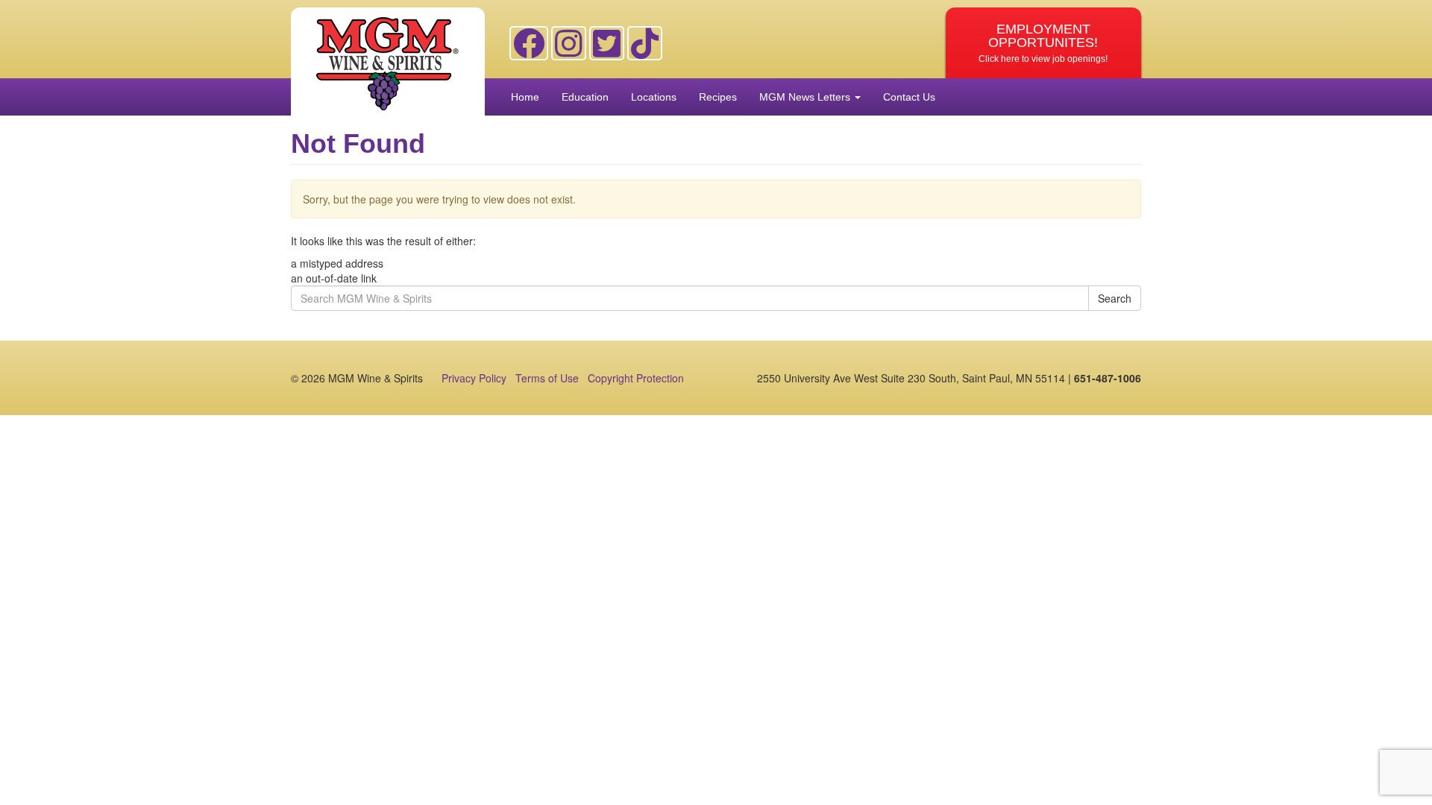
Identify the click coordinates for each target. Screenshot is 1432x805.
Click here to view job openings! (1043, 43)
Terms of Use (547, 377)
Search (1114, 298)
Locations (653, 97)
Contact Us (909, 97)
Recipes (718, 97)
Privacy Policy (474, 377)
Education (585, 97)
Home (525, 97)
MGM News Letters (806, 97)
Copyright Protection (636, 377)
